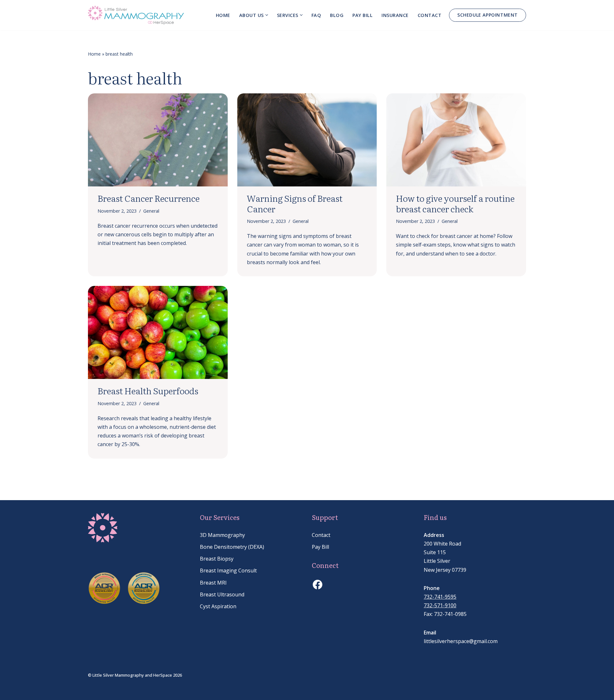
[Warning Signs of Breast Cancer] (307, 139)
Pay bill (362, 15)
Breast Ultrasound (222, 594)
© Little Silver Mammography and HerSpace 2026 (135, 675)
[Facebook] (317, 584)
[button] (266, 15)
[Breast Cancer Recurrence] (158, 139)
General (151, 211)
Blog (336, 15)
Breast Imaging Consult (228, 570)
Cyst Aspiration (218, 606)
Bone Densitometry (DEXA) (232, 546)
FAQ (316, 15)
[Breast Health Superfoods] (158, 332)
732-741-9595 (440, 596)
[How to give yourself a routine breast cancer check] (456, 139)
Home (223, 15)
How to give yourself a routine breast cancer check (455, 203)
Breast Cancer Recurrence (149, 198)
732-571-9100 (440, 605)
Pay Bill (320, 546)
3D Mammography (222, 535)
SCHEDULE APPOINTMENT (487, 15)
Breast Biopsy (216, 558)
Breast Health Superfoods (148, 390)
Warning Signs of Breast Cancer (294, 203)
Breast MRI (213, 582)
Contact (430, 15)
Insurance (395, 15)
